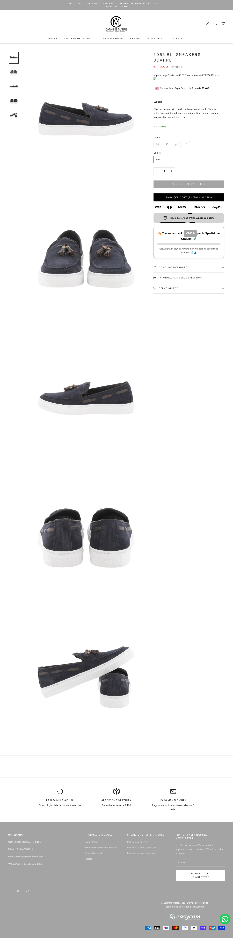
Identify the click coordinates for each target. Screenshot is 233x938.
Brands (135, 38)
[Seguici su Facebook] (10, 891)
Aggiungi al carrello (189, 184)
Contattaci (177, 38)
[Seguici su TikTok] (27, 891)
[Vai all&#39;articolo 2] (14, 72)
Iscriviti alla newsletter (200, 875)
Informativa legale (93, 853)
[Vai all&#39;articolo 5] (14, 116)
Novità (52, 38)
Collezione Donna (77, 38)
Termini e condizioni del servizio (100, 847)
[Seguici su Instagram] (18, 891)
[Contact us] (225, 919)
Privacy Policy (91, 842)
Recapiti (88, 858)
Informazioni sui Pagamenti (141, 853)
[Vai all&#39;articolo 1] (14, 58)
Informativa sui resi (137, 842)
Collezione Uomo (110, 38)
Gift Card (155, 38)
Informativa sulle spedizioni (141, 847)
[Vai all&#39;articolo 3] (14, 87)
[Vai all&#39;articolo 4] (14, 101)
